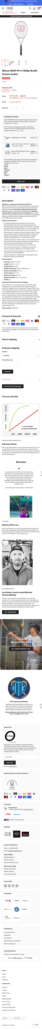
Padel (3, 977)
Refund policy (6, 379)
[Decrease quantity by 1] (12, 108)
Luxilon (6, 164)
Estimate (8, 371)
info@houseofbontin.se (15, 851)
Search (4, 996)
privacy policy (13, 766)
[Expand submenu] (3, 8)
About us (5, 987)
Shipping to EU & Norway (23, 1)
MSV (5, 173)
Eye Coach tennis (9, 932)
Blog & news (6, 993)
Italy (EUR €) (17, 1018)
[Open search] (30, 8)
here (18, 159)
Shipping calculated (24, 98)
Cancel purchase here (8, 1007)
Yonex (6, 171)
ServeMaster (8, 938)
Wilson (4, 81)
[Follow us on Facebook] (5, 885)
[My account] (34, 8)
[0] (38, 8)
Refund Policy (6, 1004)
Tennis (4, 974)
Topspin (6, 175)
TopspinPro (7, 935)
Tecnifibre (7, 170)
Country (4, 351)
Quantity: (5, 108)
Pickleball (5, 980)
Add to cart (21, 181)
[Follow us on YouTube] (13, 885)
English (5, 1018)
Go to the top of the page (13, 386)
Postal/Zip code (7, 360)
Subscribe (10, 762)
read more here (28, 809)
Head (5, 168)
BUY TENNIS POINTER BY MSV (21, 649)
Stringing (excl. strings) (18, 137)
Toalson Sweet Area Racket (12, 941)
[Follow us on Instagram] (9, 885)
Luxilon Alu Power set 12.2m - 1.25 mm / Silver (20, 145)
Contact (4, 990)
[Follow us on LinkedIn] (17, 885)
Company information (8, 1010)
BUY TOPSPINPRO (10, 612)
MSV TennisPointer (9, 944)
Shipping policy (6, 999)
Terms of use (6, 1001)
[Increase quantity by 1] (22, 108)
